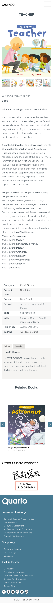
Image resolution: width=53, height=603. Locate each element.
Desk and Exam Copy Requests (18, 576)
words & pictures (29, 332)
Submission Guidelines (14, 572)
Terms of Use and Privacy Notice (19, 519)
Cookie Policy (10, 523)
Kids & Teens (27, 285)
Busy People (26, 299)
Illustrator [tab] (19, 346)
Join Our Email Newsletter (16, 579)
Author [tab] (7, 346)
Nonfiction (25, 290)
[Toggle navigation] (47, 4)
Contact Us (9, 569)
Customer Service (12, 549)
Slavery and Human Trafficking (18, 533)
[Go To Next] (49, 425)
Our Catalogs (10, 553)
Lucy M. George (12, 352)
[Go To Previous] (2, 425)
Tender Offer (9, 586)
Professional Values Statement (18, 529)
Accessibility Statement (15, 536)
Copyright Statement (14, 526)
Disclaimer (9, 556)
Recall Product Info (12, 583)
